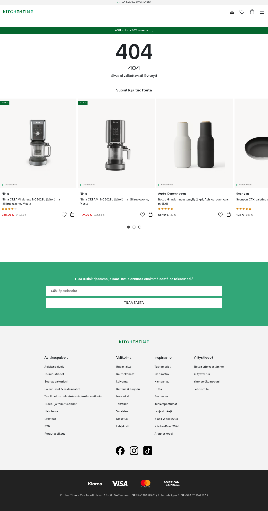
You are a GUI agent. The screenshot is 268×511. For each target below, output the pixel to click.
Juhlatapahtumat (166, 403)
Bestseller (161, 396)
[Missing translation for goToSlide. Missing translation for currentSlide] (128, 227)
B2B (47, 426)
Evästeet (50, 418)
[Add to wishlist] (64, 214)
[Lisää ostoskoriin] (72, 214)
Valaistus (122, 411)
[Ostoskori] (252, 12)
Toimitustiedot (54, 374)
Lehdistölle (201, 389)
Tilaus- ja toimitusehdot (60, 403)
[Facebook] (120, 450)
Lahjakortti (123, 426)
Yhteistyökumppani (207, 381)
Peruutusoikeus (54, 433)
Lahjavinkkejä (163, 411)
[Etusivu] (18, 11)
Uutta (158, 389)
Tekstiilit (122, 403)
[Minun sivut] (232, 12)
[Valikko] (262, 12)
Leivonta (122, 381)
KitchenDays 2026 (167, 426)
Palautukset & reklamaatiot (62, 389)
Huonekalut (123, 396)
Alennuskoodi (164, 433)
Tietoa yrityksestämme (209, 366)
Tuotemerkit (163, 366)
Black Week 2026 (166, 418)
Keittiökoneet (125, 374)
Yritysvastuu (202, 374)
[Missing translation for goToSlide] (134, 227)
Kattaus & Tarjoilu (128, 389)
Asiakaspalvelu (54, 366)
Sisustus (122, 418)
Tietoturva (51, 411)
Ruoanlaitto (123, 366)
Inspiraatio (162, 374)
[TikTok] (148, 450)
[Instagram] (134, 450)
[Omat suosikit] (242, 12)
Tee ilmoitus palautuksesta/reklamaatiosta (73, 396)
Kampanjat (162, 381)
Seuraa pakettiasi (56, 381)
